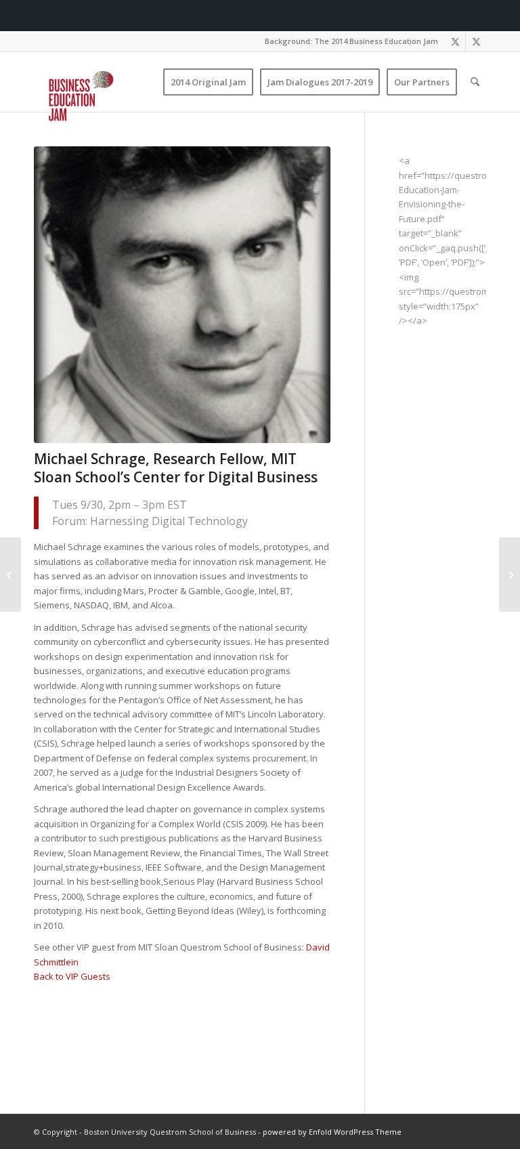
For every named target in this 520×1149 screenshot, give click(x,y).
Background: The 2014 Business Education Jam (351, 41)
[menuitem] (348, 41)
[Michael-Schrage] (182, 294)
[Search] (475, 82)
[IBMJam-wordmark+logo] (101, 97)
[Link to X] (455, 41)
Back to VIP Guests (72, 976)
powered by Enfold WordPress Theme (332, 1132)
